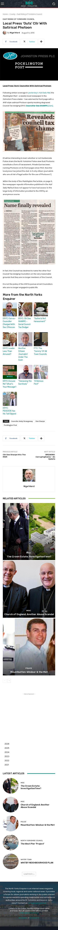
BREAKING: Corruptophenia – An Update (45, 457)
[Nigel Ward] (5, 33)
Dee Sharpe (40, 421)
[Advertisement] (29, 712)
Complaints (34, 918)
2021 (7, 764)
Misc (28, 553)
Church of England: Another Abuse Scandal (29, 614)
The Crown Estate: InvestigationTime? (29, 556)
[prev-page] (4, 681)
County (12, 14)
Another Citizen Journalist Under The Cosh (23, 354)
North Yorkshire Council (32, 840)
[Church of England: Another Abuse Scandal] (29, 589)
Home (5, 14)
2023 (7, 756)
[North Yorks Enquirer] (29, 4)
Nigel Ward (15, 33)
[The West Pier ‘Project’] (11, 842)
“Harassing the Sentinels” (25, 382)
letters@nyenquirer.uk (29, 913)
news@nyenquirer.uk (37, 903)
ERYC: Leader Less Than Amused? (9, 351)
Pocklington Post (10, 425)
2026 (7, 744)
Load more (28, 874)
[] (39, 106)
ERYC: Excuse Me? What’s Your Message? (9, 384)
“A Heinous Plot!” (38, 382)
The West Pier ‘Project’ (32, 843)
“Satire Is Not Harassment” (40, 320)
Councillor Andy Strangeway (22, 421)
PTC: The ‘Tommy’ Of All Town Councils (40, 351)
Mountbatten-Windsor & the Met (29, 672)
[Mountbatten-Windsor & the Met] (29, 646)
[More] (41, 41)
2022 (7, 760)
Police (28, 668)
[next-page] (9, 681)
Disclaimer (23, 918)
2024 (7, 752)
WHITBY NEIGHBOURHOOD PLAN (37, 862)
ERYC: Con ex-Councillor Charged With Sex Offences (9, 322)
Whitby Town (26, 859)
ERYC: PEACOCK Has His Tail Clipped (9, 411)
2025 (7, 748)
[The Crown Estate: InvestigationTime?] (29, 531)
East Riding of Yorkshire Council (29, 14)
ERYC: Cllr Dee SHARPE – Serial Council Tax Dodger (24, 322)
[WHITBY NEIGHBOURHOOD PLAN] (11, 861)
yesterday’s (39, 93)
